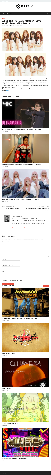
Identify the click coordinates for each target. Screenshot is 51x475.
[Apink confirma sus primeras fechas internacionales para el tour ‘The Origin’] (25, 183)
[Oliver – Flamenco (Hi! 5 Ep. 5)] (25, 407)
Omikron (12, 25)
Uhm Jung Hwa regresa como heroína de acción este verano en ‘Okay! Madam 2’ (22, 164)
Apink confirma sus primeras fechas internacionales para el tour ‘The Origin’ (21, 199)
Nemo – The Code (6, 388)
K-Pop (3, 18)
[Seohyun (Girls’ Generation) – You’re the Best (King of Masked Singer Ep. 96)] (25, 302)
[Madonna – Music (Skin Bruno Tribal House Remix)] (25, 442)
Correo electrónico (8, 265)
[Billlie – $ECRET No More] (25, 337)
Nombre (4, 259)
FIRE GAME (12, 473)
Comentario (5, 241)
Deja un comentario (18, 25)
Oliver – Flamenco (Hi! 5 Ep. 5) (10, 423)
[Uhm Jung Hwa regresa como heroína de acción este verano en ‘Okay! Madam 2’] (25, 148)
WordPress (42, 473)
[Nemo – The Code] (25, 372)
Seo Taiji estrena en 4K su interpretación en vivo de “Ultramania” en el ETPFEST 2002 (23, 129)
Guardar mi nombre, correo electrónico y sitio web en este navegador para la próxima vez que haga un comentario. (23, 280)
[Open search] (47, 13)
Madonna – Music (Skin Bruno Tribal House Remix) (15, 458)
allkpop (7, 90)
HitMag (47, 473)
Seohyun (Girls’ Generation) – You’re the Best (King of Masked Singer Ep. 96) (21, 318)
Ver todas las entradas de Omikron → (20, 227)
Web (3, 271)
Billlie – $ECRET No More (8, 353)
